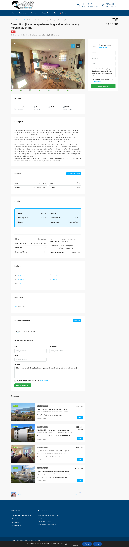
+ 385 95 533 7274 (45, 521)
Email (16, 355)
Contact (54, 13)
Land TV (54, 275)
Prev (19, 494)
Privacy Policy (16, 525)
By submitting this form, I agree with (32, 380)
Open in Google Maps (74, 173)
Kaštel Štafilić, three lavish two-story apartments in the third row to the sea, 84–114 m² (66, 430)
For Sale (39, 405)
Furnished (21, 279)
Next (76, 494)
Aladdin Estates (42, 418)
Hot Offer (45, 405)
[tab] (73, 46)
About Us (45, 13)
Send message (103, 86)
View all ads (77, 320)
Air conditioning (22, 275)
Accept (87, 544)
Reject (97, 544)
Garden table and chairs (25, 284)
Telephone (53, 347)
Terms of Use (44, 380)
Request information (23, 385)
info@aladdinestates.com (90, 6)
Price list (15, 519)
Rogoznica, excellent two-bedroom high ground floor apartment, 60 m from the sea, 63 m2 (68, 451)
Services (34, 13)
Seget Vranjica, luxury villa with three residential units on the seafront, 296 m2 (63, 472)
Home (14, 13)
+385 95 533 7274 (88, 4)
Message (17, 364)
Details (80, 418)
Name (16, 347)
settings (75, 545)
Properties (23, 13)
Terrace (54, 279)
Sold (13, 31)
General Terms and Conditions (21, 515)
